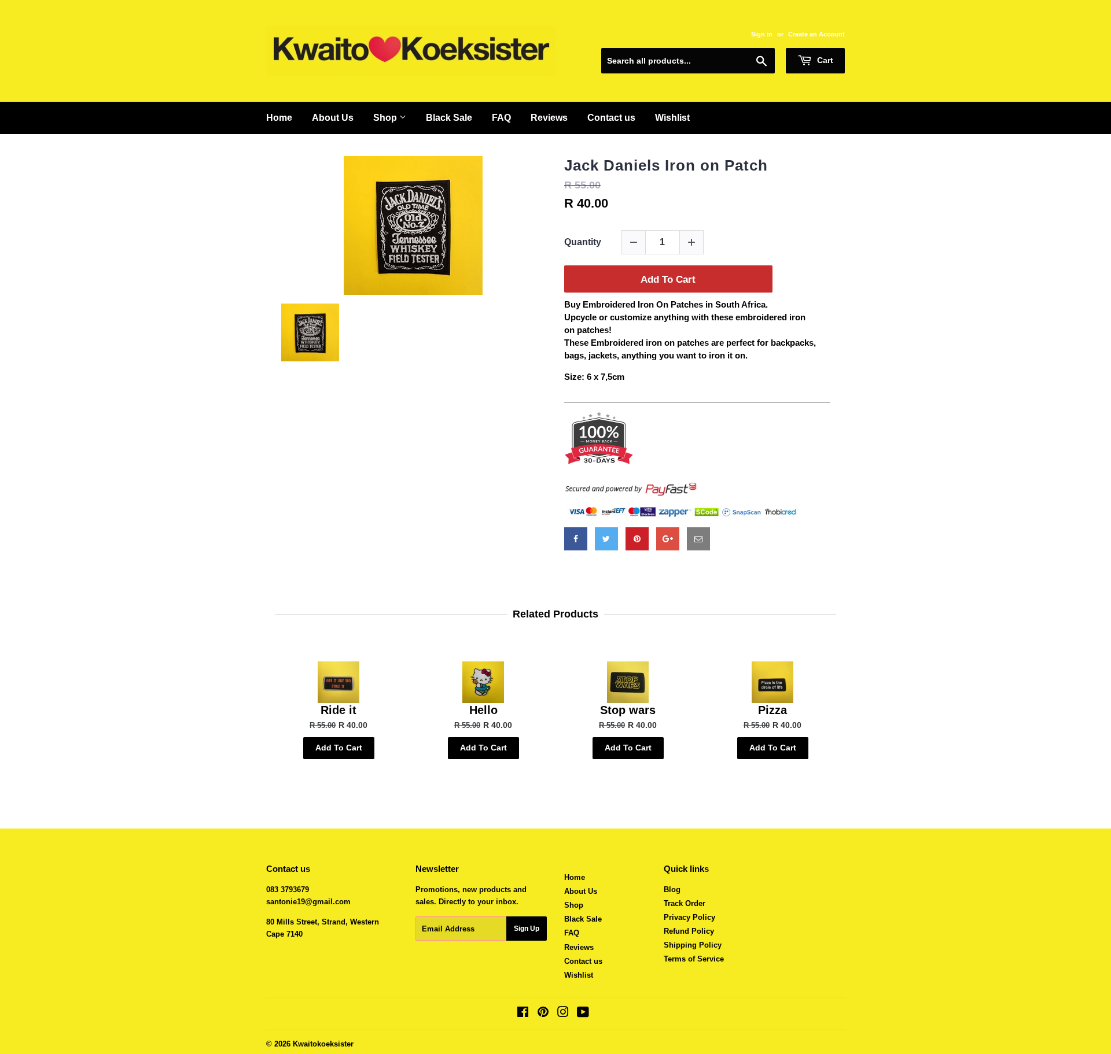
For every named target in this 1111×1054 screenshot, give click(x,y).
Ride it (338, 710)
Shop (386, 118)
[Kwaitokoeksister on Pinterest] (543, 1013)
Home (279, 118)
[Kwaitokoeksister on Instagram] (563, 1013)
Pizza (772, 710)
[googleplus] (667, 538)
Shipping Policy (693, 945)
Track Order (684, 903)
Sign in (761, 34)
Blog (672, 889)
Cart (824, 60)
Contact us (611, 118)
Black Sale (449, 118)
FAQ (501, 118)
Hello (483, 710)
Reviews (549, 118)
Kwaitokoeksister (323, 1044)
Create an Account (816, 34)
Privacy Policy (689, 917)
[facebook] (575, 538)
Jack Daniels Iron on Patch (666, 165)
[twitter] (606, 538)
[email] (698, 538)
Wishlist (672, 118)
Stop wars (628, 710)
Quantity (582, 242)
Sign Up (526, 928)
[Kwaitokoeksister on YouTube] (583, 1013)
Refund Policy (689, 931)
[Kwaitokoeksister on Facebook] (523, 1013)
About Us (333, 118)
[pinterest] (637, 538)
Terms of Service (694, 959)
